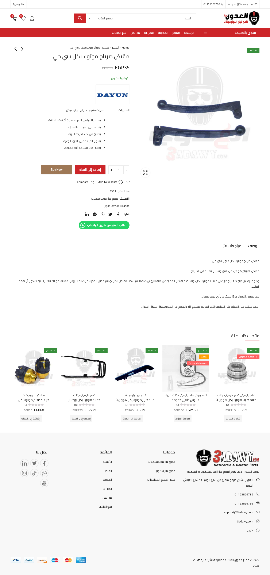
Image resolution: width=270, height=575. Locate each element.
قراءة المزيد (233, 418)
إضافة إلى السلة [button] (132, 418)
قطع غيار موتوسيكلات (104, 198)
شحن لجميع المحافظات (161, 479)
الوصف (253, 245)
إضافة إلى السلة (90, 169)
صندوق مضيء (145, 172)
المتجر (115, 47)
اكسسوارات (201, 395)
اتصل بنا (107, 488)
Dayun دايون (111, 205)
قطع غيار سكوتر (165, 471)
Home (126, 47)
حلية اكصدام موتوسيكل (33, 400)
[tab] (253, 246)
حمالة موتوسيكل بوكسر (84, 400)
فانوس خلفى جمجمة (186, 400)
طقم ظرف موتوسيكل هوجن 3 (236, 400)
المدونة (107, 479)
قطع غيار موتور (247, 395)
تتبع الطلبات (105, 506)
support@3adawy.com (238, 512)
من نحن (107, 497)
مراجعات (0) (232, 245)
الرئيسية (107, 461)
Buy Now (56, 169)
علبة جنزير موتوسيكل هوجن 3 (135, 400)
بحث (80, 18)
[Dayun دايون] (113, 94)
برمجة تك (198, 560)
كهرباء (168, 395)
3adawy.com (245, 521)
